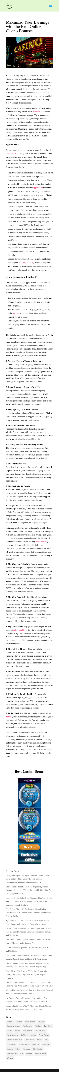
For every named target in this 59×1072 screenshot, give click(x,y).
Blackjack (10, 1021)
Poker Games (11, 1044)
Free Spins (48, 1026)
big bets (16, 313)
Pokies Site (35, 1044)
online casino (13, 153)
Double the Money (13, 1026)
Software (29, 1053)
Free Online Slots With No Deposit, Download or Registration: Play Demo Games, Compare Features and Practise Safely (28, 912)
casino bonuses (41, 542)
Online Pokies (29, 1040)
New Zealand (27, 1031)
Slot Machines (12, 1053)
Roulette (10, 1049)
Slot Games (27, 1049)
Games (9, 1031)
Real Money (46, 1044)
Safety (17, 1049)
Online (33, 1035)
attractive (36, 112)
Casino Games (30, 1021)
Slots (21, 1053)
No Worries (24, 1035)
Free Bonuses (27, 1026)
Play (46, 1040)
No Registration (12, 1035)
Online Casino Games (14, 1040)
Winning (10, 1058)
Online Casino (44, 1035)
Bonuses (19, 1021)
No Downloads (40, 1031)
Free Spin (38, 1026)
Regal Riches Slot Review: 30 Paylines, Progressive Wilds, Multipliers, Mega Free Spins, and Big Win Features (27, 974)
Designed (41, 1021)
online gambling (19, 630)
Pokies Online (24, 1044)
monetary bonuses (26, 263)
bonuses (9, 717)
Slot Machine (37, 1049)
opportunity (38, 188)
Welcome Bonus (40, 1053)
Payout (39, 1040)
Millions (17, 1031)
